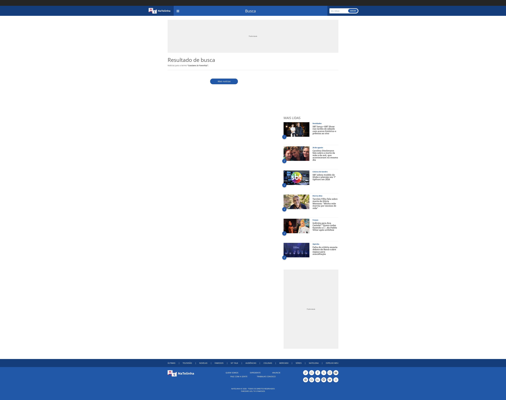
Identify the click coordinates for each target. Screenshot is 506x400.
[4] (296, 201)
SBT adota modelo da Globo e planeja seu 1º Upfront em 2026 (324, 177)
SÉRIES (299, 363)
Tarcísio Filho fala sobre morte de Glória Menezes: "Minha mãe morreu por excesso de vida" (325, 203)
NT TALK (234, 363)
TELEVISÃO (187, 363)
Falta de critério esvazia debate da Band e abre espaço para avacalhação (325, 251)
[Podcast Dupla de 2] (323, 379)
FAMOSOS (219, 363)
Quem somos (232, 372)
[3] (296, 177)
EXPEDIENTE (255, 372)
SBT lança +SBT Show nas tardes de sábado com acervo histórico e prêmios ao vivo (324, 130)
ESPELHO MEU (332, 363)
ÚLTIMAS (171, 363)
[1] (296, 129)
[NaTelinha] (159, 11)
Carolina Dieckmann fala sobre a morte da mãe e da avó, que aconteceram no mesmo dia (325, 155)
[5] (296, 226)
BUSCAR (353, 11)
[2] (296, 153)
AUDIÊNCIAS (250, 363)
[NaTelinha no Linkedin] (317, 379)
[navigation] (178, 10)
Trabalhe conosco (266, 376)
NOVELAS (203, 363)
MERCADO (283, 363)
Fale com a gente (238, 376)
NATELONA (314, 363)
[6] (296, 250)
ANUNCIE (276, 372)
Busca (250, 11)
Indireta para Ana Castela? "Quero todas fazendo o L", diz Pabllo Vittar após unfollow (325, 227)
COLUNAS (268, 363)
